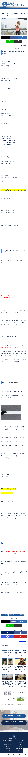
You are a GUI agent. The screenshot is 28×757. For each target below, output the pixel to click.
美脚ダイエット (13, 614)
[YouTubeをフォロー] (20, 636)
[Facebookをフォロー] (20, 632)
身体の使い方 (5, 614)
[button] (18, 41)
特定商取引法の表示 (14, 750)
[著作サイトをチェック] (7, 632)
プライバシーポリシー (21, 748)
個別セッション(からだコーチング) (21, 741)
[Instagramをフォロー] (7, 636)
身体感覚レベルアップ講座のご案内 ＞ (14, 722)
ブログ (7, 746)
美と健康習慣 (21, 614)
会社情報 (21, 746)
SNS (21, 744)
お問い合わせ (7, 748)
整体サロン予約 (7, 744)
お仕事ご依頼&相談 (7, 740)
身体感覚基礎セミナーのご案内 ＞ (14, 716)
